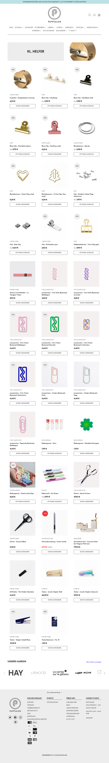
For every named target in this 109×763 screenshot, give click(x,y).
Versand (30, 705)
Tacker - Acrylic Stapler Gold (52, 590)
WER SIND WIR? (71, 702)
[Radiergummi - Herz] (54, 424)
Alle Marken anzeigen (93, 662)
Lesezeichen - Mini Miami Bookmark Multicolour (83, 342)
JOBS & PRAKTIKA (72, 708)
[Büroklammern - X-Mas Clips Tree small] (54, 175)
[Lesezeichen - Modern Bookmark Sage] (86, 374)
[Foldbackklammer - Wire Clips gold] (86, 226)
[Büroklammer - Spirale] (86, 127)
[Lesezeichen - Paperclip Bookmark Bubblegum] (22, 424)
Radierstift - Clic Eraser (50, 492)
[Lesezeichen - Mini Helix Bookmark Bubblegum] (54, 274)
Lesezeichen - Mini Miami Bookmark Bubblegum (19, 342)
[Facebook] (15, 717)
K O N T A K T (70, 719)
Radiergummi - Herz (49, 441)
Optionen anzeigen (54, 106)
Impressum (31, 716)
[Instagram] (20, 717)
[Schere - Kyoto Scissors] (86, 474)
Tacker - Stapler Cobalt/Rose (20, 638)
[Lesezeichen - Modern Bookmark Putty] (54, 374)
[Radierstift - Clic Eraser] (54, 474)
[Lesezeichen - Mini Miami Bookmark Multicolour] (86, 324)
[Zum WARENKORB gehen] (99, 15)
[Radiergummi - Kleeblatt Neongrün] (86, 424)
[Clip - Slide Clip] (22, 226)
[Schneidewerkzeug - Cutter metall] (54, 523)
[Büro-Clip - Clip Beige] (54, 79)
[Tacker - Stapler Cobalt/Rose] (22, 621)
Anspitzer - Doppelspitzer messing (22, 96)
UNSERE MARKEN (17, 661)
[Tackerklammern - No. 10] (54, 621)
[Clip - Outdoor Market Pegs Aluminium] (86, 175)
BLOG (68, 705)
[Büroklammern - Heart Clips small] (22, 175)
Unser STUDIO (92, 698)
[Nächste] (104, 673)
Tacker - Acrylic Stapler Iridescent (86, 590)
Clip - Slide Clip (15, 243)
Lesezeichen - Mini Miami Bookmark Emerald (51, 342)
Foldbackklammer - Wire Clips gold (86, 243)
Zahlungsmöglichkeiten (37, 719)
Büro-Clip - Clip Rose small (51, 144)
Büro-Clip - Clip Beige (49, 96)
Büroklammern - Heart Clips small (22, 192)
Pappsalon (63, 755)
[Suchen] (89, 15)
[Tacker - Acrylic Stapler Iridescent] (86, 573)
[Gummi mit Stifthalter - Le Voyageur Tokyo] (22, 274)
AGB (28, 713)
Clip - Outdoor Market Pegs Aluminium (84, 193)
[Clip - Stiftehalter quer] (54, 226)
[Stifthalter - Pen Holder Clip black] (22, 573)
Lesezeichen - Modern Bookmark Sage (85, 392)
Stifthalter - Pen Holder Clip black (22, 590)
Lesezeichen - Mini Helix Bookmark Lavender (86, 292)
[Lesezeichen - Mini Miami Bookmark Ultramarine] (22, 374)
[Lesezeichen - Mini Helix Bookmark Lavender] (86, 274)
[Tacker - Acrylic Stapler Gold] (54, 573)
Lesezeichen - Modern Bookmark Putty (53, 392)
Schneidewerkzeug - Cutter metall (54, 540)
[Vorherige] (4, 673)
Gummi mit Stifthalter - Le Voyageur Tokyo (19, 292)
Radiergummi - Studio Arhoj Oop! (22, 492)
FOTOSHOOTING (52, 702)
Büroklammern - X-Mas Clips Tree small (54, 193)
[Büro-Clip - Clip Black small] (86, 79)
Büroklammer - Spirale (82, 144)
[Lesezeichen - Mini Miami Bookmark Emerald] (54, 324)
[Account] (94, 15)
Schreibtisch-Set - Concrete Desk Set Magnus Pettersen (86, 541)
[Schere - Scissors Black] (22, 523)
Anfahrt (89, 718)
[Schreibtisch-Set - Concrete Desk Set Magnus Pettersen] (86, 523)
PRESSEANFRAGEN (72, 713)
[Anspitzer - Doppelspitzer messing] (22, 79)
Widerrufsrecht (33, 708)
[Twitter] (10, 717)
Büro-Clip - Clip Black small (83, 96)
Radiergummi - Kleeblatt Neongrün (86, 441)
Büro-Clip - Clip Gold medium (20, 144)
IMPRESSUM (70, 716)
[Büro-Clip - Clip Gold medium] (22, 127)
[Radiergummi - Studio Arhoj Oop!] (22, 474)
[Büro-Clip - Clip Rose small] (54, 127)
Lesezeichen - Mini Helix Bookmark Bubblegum (54, 292)
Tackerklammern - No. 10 (51, 638)
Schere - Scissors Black (18, 540)
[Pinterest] (15, 722)
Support (30, 702)
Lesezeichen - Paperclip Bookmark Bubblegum (22, 442)
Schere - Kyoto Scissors (82, 492)
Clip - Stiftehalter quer (50, 243)
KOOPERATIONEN (72, 710)
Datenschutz (32, 710)
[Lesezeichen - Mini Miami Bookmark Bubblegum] (22, 324)
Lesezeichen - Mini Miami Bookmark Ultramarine (19, 392)
